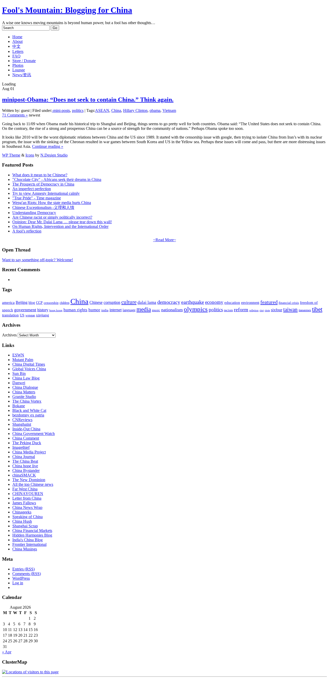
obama (155, 110)
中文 (16, 46)
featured (269, 302)
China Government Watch (33, 433)
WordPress (21, 578)
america (8, 302)
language (129, 310)
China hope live (25, 466)
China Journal (23, 456)
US (22, 315)
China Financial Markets (32, 530)
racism (228, 310)
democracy (168, 302)
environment (250, 302)
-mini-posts (61, 110)
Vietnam (169, 110)
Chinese (96, 302)
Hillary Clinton (135, 110)
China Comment (25, 438)
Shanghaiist (21, 424)
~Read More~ (164, 240)
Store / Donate (24, 61)
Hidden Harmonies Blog (32, 535)
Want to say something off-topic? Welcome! (37, 260)
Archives (9, 335)
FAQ (16, 56)
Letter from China (26, 498)
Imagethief (21, 447)
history (42, 310)
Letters (17, 51)
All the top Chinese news (32, 484)
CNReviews (22, 420)
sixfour (276, 310)
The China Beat (25, 461)
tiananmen (305, 310)
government (25, 309)
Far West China (25, 489)
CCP (39, 303)
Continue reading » (47, 146)
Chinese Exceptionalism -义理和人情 (43, 207)
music (156, 310)
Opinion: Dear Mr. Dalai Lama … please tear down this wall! (62, 222)
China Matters (23, 392)
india (104, 310)
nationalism (172, 309)
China (116, 110)
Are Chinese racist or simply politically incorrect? (52, 217)
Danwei (18, 383)
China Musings (24, 549)
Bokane (18, 406)
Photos (17, 65)
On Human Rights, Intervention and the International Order (60, 226)
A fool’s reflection (26, 231)
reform (241, 309)
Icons (29, 155)
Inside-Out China (26, 429)
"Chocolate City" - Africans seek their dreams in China (56, 179)
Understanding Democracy (34, 212)
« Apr (6, 652)
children (64, 303)
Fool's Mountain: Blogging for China (67, 10)
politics (78, 110)
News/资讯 (21, 75)
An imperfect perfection (31, 189)
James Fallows (24, 503)
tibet (317, 309)
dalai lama (147, 302)
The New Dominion (28, 480)
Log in (17, 583)
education (232, 302)
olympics (196, 309)
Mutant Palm (22, 359)
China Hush (22, 521)
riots (267, 310)
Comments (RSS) (26, 573)
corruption (112, 302)
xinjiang (42, 315)
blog (32, 303)
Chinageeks (21, 512)
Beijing (22, 302)
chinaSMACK (24, 475)
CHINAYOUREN (27, 493)
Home (17, 37)
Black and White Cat (29, 410)
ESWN (18, 355)
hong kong (55, 310)
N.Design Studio (54, 155)
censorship (51, 303)
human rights (75, 309)
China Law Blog (26, 378)
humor (94, 309)
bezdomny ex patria (28, 415)
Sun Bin (19, 373)
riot (262, 310)
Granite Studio (24, 396)
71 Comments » (15, 115)
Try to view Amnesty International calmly (46, 193)
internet (115, 310)
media (143, 309)
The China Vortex (26, 401)
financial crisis (289, 303)
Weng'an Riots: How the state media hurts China (51, 202)
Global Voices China (29, 369)
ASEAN (102, 110)
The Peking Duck (26, 443)
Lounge (18, 70)
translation (10, 315)
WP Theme (11, 155)
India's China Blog (27, 540)
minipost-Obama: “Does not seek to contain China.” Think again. (87, 99)
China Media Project (29, 452)
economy (214, 302)
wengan (30, 315)
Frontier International (29, 544)
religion (254, 310)
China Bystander (26, 470)
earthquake (192, 302)
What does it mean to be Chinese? (39, 175)
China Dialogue (25, 387)
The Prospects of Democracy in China (43, 184)
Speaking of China (27, 517)
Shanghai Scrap (25, 526)
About (17, 41)
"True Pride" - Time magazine (36, 198)
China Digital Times (28, 364)
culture (128, 302)
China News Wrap (27, 507)
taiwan (290, 309)
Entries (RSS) (23, 569)
